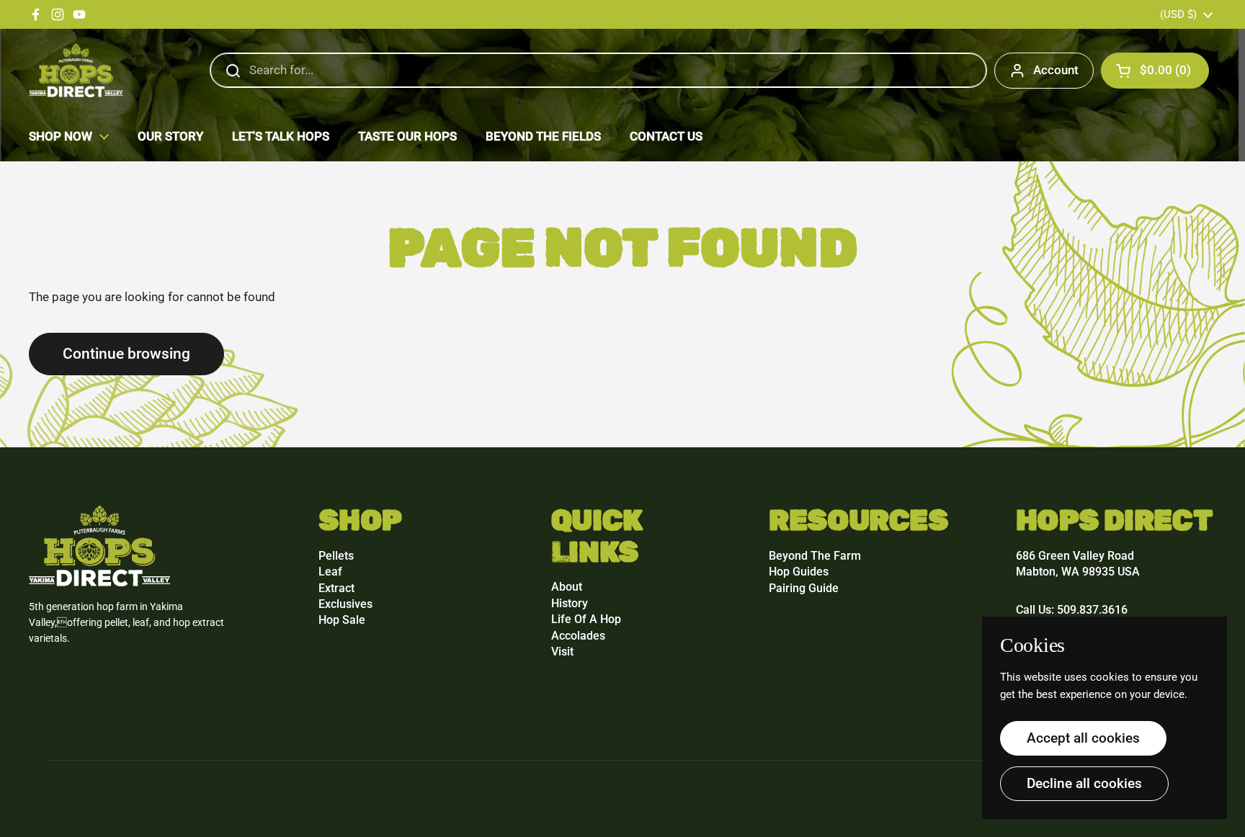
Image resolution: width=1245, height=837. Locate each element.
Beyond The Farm (815, 556)
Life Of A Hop (586, 619)
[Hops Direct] (76, 70)
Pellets (336, 556)
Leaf (330, 571)
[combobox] (598, 70)
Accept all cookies (1083, 738)
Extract (336, 588)
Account (1056, 70)
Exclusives (345, 604)
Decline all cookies (1084, 783)
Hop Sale (341, 620)
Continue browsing (126, 353)
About (566, 587)
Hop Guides (799, 571)
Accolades (578, 636)
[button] (1155, 71)
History (569, 603)
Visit (562, 651)
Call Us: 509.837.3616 (1072, 610)
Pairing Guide (804, 588)
